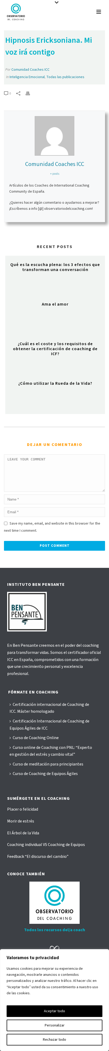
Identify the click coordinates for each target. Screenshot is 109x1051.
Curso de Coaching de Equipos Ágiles (45, 774)
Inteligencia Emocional (27, 77)
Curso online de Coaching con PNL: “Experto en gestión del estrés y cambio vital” (51, 751)
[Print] (30, 93)
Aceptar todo (54, 1011)
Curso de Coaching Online (36, 738)
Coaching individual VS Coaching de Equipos (46, 845)
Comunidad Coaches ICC (30, 69)
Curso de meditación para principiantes (48, 764)
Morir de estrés (20, 821)
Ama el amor (55, 304)
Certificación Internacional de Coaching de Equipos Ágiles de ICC (49, 724)
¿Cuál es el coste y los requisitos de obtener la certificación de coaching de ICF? (55, 349)
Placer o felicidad (22, 809)
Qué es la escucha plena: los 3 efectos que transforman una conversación (55, 267)
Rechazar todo (54, 1039)
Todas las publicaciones (65, 77)
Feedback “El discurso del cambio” (38, 856)
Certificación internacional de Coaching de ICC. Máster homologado (49, 708)
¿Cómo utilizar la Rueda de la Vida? (55, 383)
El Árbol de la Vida (23, 833)
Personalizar (55, 1025)
